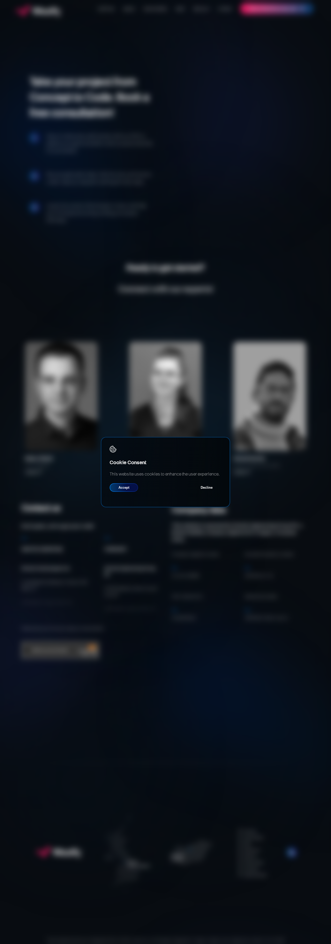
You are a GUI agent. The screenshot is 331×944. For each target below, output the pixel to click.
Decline (207, 487)
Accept (123, 487)
